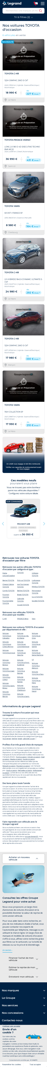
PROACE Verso (22, 619)
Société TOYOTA (38, 601)
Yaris (33, 619)
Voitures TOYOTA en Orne (36, 635)
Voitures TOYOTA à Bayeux (6, 662)
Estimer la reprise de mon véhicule (22, 968)
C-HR (5, 619)
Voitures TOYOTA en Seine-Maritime (37, 652)
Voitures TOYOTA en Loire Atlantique (23, 644)
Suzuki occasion (29, 759)
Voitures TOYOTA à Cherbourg (21, 688)
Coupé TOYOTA (23, 605)
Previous (3, 523)
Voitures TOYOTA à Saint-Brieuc (9, 685)
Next (44, 523)
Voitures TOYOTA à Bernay (6, 694)
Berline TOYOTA (23, 591)
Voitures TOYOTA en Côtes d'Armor (8, 644)
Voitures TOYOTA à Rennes (21, 671)
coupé (32, 739)
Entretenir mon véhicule (21, 977)
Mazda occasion (16, 759)
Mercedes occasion (25, 770)
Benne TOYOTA (8, 580)
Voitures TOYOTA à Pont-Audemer (23, 662)
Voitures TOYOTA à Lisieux (6, 677)
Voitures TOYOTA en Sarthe (36, 644)
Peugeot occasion (23, 766)
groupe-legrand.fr (31, 836)
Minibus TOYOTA (38, 587)
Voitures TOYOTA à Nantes (21, 679)
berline (14, 739)
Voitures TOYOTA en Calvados (7, 635)
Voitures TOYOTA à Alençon (35, 665)
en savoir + (7, 950)
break (20, 739)
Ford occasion (21, 757)
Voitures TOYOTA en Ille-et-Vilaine (23, 635)
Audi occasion (11, 770)
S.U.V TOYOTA (37, 597)
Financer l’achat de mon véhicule (21, 959)
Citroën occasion (33, 757)
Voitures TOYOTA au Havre (36, 689)
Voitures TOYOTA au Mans (36, 680)
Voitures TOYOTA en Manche (21, 652)
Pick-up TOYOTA (23, 580)
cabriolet (26, 739)
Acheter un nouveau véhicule (19, 858)
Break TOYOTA (22, 595)
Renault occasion (9, 766)
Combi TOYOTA (8, 591)
